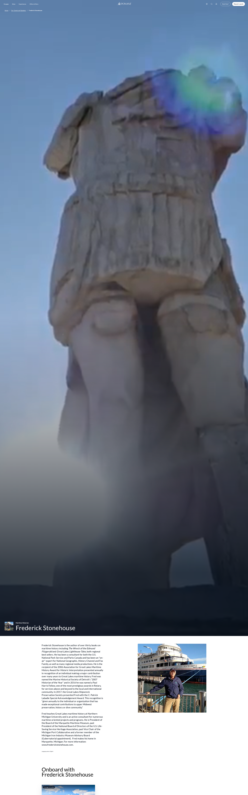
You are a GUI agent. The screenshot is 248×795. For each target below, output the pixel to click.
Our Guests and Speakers (18, 10)
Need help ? (225, 4)
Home (6, 10)
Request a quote (238, 4)
